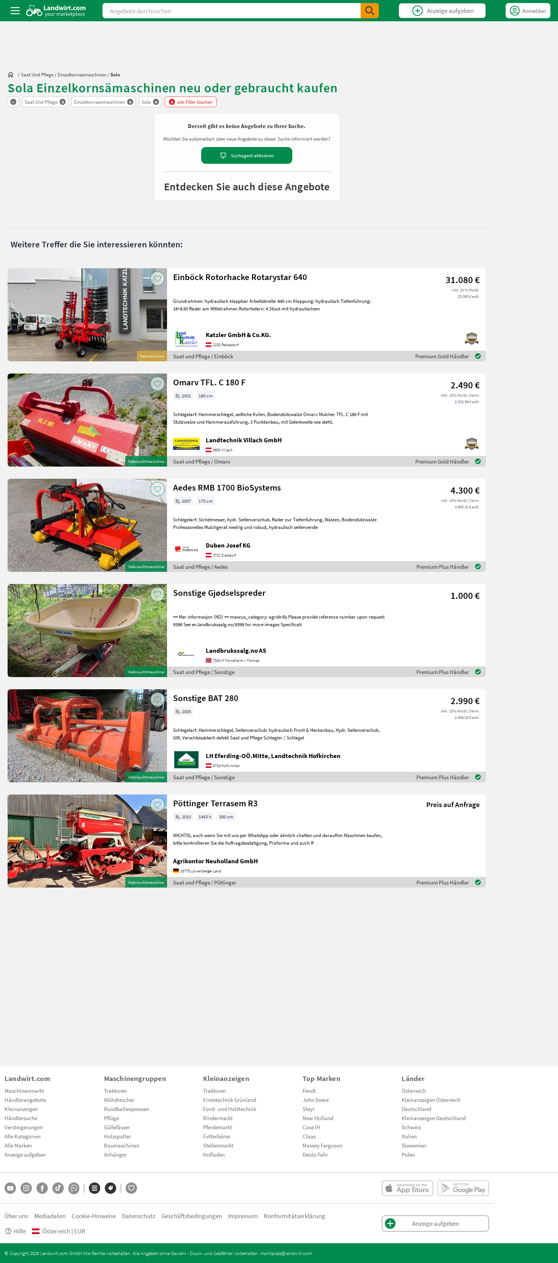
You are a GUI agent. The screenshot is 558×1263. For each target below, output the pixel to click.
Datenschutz (138, 1215)
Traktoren (115, 1090)
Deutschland (416, 1109)
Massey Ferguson (322, 1145)
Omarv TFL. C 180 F (209, 382)
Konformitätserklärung (294, 1215)
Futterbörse (216, 1136)
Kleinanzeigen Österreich (431, 1099)
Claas (309, 1136)
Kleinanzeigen (21, 1109)
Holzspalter (117, 1136)
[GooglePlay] (463, 1188)
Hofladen (214, 1154)
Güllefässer (117, 1127)
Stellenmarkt (218, 1145)
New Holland (318, 1118)
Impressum (243, 1215)
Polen (408, 1154)
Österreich (414, 1090)
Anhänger (115, 1154)
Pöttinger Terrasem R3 (215, 803)
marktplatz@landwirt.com (286, 1253)
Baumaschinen (121, 1145)
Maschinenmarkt (24, 1090)
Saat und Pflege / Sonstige (204, 672)
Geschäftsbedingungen (191, 1215)
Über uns (16, 1215)
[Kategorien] (94, 1188)
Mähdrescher (119, 1099)
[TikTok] (58, 1188)
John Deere (316, 1099)
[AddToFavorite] (157, 278)
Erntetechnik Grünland (229, 1099)
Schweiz (411, 1127)
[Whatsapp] (74, 1188)
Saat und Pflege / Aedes (200, 566)
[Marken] (110, 1188)
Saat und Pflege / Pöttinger (204, 882)
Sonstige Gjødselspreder (219, 592)
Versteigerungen (24, 1127)
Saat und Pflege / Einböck (203, 356)
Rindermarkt (218, 1118)
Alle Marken (18, 1145)
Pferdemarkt (217, 1127)
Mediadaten (50, 1215)
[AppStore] (407, 1188)
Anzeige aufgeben (25, 1154)
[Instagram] (26, 1188)
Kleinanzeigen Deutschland (434, 1118)
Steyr (309, 1109)
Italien (409, 1136)
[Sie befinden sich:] (12, 74)
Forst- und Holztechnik (229, 1109)
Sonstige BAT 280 (205, 697)
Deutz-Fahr (315, 1154)
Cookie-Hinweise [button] (94, 1215)
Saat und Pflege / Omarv (201, 461)
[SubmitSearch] (370, 10)
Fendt (309, 1090)
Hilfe (20, 1231)
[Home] (56, 11)
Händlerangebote (25, 1099)
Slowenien (414, 1145)
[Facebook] (42, 1188)
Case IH (311, 1127)
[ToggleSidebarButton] (15, 11)
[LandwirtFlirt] (131, 1188)
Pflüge (111, 1118)
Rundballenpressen (126, 1109)
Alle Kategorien (23, 1136)
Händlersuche (21, 1118)
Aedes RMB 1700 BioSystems (227, 487)
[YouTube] (10, 1188)
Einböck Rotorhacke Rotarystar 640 (240, 276)
